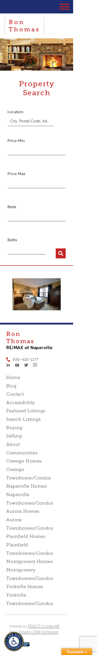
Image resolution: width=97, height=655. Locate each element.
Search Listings (23, 419)
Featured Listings (25, 411)
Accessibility (20, 402)
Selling (14, 436)
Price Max (16, 173)
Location (15, 111)
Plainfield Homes (25, 536)
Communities (21, 453)
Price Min (16, 140)
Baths (12, 239)
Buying (14, 427)
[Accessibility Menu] (14, 641)
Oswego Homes (24, 461)
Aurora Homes (22, 511)
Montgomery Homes (29, 561)
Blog (11, 386)
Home (13, 377)
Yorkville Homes (24, 586)
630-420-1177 (26, 359)
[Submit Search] (61, 253)
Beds (11, 206)
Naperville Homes (26, 486)
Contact (15, 394)
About (13, 444)
